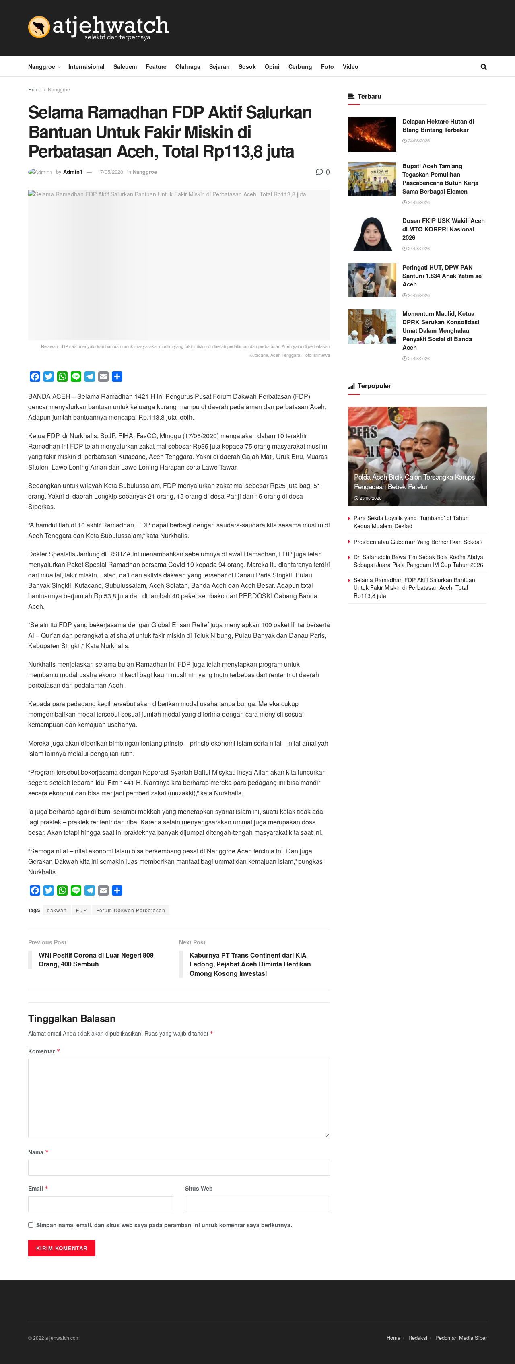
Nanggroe (41, 66)
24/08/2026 (418, 140)
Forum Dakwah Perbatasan (130, 910)
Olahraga (187, 66)
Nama (38, 1152)
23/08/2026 (369, 498)
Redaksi (417, 1337)
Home (34, 89)
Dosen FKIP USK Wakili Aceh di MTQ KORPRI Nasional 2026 (443, 229)
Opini (272, 66)
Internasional (86, 66)
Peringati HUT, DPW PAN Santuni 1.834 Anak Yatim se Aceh (442, 275)
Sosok (247, 66)
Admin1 (72, 171)
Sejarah (219, 66)
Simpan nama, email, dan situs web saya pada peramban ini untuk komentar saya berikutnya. (164, 1225)
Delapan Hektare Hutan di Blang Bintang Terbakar (438, 125)
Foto (327, 66)
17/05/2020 (110, 171)
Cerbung (300, 66)
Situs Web (199, 1188)
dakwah (57, 910)
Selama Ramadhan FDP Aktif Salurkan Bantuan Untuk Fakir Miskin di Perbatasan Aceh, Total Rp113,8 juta (414, 588)
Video (350, 66)
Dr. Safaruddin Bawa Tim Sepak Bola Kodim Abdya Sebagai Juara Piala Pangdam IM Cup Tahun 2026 (418, 561)
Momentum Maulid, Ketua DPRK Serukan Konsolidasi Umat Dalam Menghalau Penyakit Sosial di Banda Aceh (440, 330)
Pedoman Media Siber (461, 1337)
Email (38, 1188)
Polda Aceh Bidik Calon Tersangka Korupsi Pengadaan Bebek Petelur (415, 481)
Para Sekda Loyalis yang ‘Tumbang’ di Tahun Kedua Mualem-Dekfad (411, 522)
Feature (156, 66)
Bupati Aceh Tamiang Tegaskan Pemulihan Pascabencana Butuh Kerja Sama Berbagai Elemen (440, 178)
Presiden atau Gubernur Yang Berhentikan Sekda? (418, 542)
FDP (81, 910)
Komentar (44, 1051)
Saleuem (125, 66)
